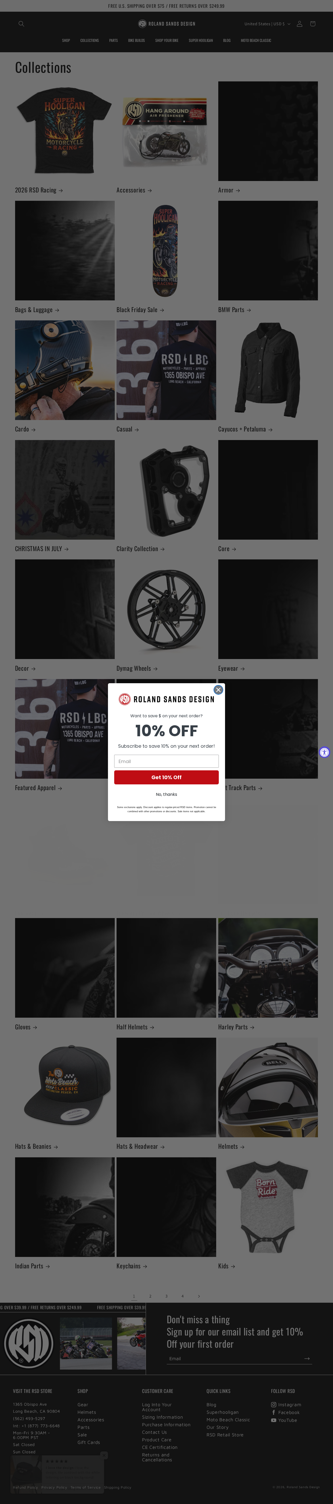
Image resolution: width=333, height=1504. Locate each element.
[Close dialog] (218, 689)
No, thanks (166, 794)
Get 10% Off (166, 777)
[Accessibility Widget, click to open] (324, 752)
